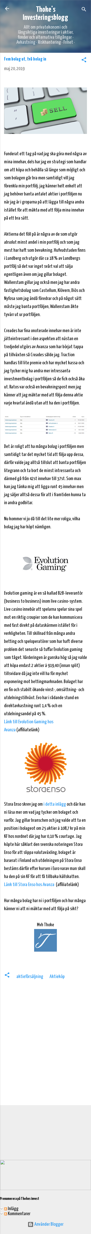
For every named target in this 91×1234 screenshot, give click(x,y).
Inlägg (12, 1208)
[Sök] (84, 10)
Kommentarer (18, 1213)
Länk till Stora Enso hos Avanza (29, 884)
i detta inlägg (54, 804)
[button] (84, 61)
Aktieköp (57, 976)
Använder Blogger (48, 1224)
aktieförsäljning (29, 976)
